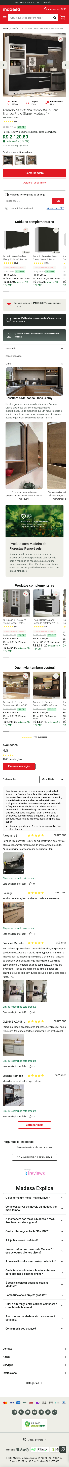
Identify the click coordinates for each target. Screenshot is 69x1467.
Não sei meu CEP (55, 208)
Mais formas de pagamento (15, 145)
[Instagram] (14, 1412)
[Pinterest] (34, 1412)
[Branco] (20, 160)
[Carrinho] (63, 17)
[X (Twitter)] (48, 1412)
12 (48, 93)
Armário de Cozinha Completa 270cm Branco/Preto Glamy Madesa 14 (39, 28)
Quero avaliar (19, 766)
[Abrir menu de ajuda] (62, 1449)
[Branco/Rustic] (31, 160)
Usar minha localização (22, 208)
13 (51, 93)
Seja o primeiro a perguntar (34, 1157)
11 (45, 93)
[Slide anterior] (3, 65)
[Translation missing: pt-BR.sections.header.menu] (5, 18)
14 (54, 93)
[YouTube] (27, 1412)
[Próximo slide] (65, 65)
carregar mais (34, 1124)
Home (5, 28)
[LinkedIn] (41, 1412)
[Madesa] (11, 9)
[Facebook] (21, 1412)
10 (42, 93)
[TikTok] (54, 1412)
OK (58, 201)
